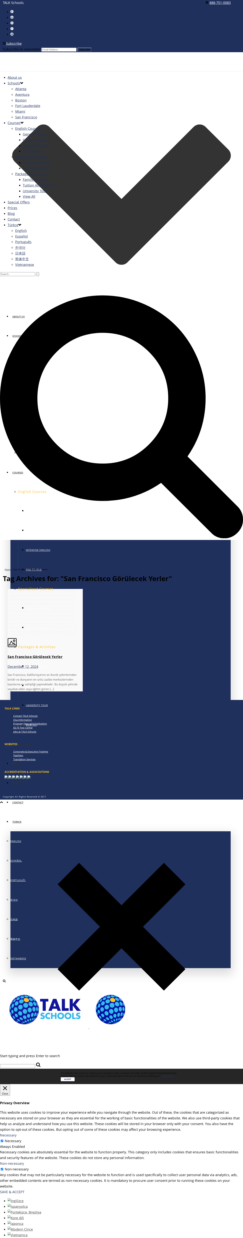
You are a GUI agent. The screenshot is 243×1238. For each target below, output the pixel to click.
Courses (14, 123)
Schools (14, 83)
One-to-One (32, 151)
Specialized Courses (31, 156)
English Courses (28, 128)
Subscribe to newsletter (21, 49)
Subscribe (14, 43)
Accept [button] (67, 1079)
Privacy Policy (167, 1075)
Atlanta (20, 89)
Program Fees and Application (30, 723)
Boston (21, 100)
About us (15, 77)
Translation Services (24, 759)
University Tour (37, 705)
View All (29, 196)
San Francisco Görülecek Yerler (35, 656)
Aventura (22, 94)
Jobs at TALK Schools (24, 731)
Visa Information (22, 720)
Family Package (35, 179)
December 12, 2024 (23, 666)
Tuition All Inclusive (38, 185)
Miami (20, 111)
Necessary (13, 1141)
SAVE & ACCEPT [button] (12, 1192)
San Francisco (26, 117)
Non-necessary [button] (12, 1163)
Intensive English (38, 550)
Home (8, 569)
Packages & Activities (32, 174)
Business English (36, 168)
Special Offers (21, 744)
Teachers (18, 755)
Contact (17, 802)
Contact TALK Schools (25, 716)
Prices (16, 763)
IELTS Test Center (23, 727)
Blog (15, 783)
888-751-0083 (220, 2)
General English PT (38, 140)
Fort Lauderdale (27, 105)
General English (35, 134)
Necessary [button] (8, 1135)
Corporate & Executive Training (30, 751)
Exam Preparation (37, 162)
